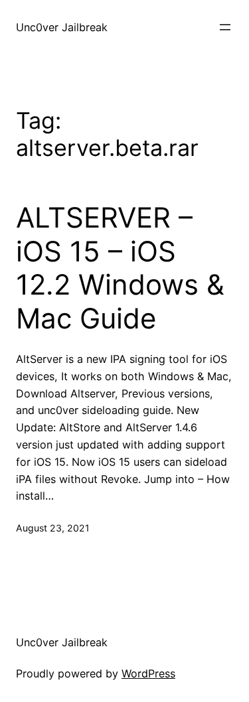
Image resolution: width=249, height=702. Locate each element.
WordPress (148, 673)
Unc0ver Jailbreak (62, 27)
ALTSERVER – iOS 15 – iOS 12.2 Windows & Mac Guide (120, 267)
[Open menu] (225, 27)
